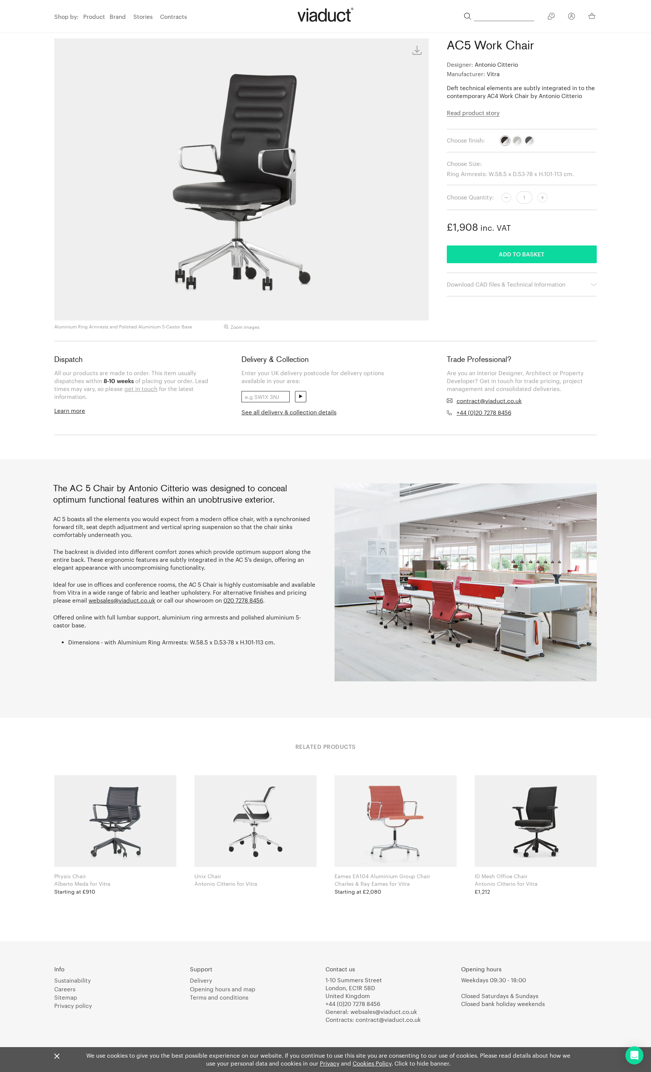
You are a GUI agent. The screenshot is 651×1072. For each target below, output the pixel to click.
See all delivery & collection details (288, 412)
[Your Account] (571, 17)
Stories (143, 16)
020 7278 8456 (243, 600)
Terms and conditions (219, 997)
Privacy (329, 1063)
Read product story (473, 112)
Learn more (69, 410)
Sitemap (65, 997)
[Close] (57, 1056)
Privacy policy (73, 1005)
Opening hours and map (222, 989)
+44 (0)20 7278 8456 (484, 412)
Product (94, 16)
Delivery (201, 980)
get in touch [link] (140, 388)
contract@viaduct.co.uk (489, 400)
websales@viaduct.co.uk (122, 600)
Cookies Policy (372, 1063)
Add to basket (521, 254)
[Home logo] (325, 15)
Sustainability (72, 980)
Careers (64, 989)
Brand (118, 16)
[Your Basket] (592, 15)
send (300, 396)
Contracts (173, 16)
